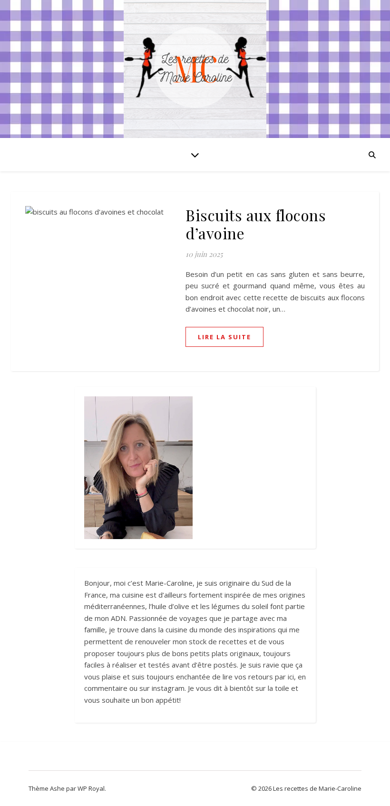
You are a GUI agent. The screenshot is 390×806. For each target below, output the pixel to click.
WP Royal (91, 788)
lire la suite (224, 337)
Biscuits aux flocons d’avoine (255, 224)
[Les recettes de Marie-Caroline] (195, 71)
